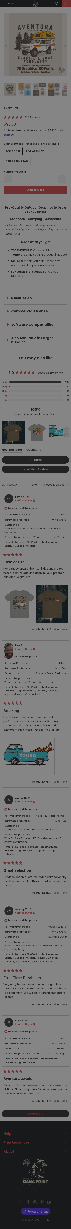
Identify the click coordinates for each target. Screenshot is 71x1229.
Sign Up (47, 630)
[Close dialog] (69, 594)
